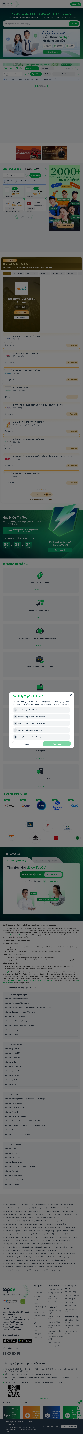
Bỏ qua (26, 744)
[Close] (71, 695)
